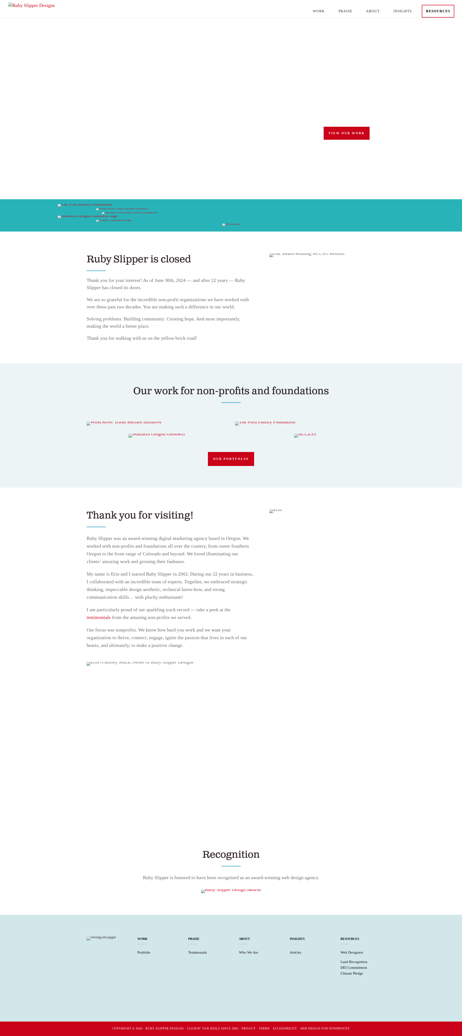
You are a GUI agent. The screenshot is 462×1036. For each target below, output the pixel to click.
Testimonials (197, 952)
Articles (295, 952)
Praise (345, 11)
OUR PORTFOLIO (231, 459)
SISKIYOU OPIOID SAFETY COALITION (211, 790)
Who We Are (248, 952)
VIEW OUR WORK (346, 133)
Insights (402, 11)
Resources (438, 11)
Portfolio (143, 952)
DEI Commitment (353, 968)
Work (319, 11)
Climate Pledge (351, 973)
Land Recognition (353, 962)
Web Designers (351, 952)
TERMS (264, 1028)
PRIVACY (249, 1028)
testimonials (99, 617)
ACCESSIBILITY (285, 1028)
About (373, 11)
